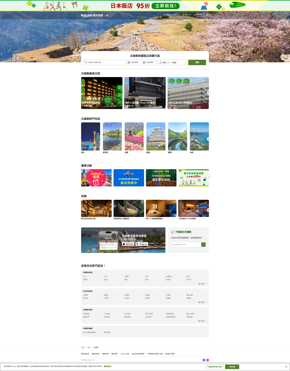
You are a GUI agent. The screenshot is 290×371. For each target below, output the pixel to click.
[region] (145, 367)
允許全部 (232, 367)
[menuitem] (172, 14)
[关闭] (286, 366)
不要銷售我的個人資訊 (155, 354)
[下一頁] (209, 93)
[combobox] (104, 62)
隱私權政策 (107, 366)
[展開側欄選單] (207, 15)
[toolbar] (141, 62)
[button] (92, 15)
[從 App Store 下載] (128, 244)
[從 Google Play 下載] (142, 244)
